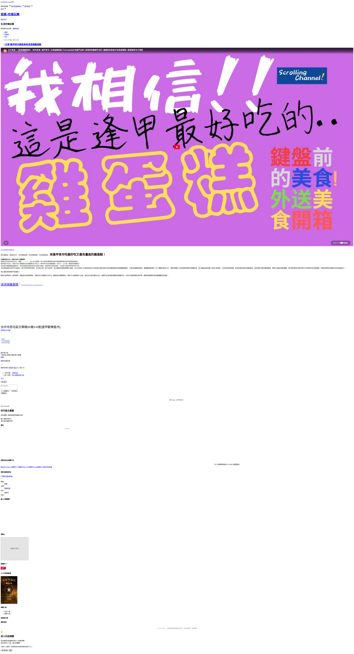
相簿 (5, 32)
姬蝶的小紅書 (41, 467)
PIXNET (163, 628)
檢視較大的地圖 (5, 330)
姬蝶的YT (14, 467)
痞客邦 (11, 368)
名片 (5, 36)
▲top (2, 378)
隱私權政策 (187, 628)
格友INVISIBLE (6, 467)
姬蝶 (2, 357)
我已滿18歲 (4, 650)
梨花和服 (49, 467)
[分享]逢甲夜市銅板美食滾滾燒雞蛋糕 (22, 44)
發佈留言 (3, 393)
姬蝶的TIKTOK (23, 467)
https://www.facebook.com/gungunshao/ (32, 285)
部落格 (6, 34)
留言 (15, 368)
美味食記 (15, 373)
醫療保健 (16, 28)
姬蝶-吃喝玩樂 (10, 14)
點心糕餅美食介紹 (18, 375)
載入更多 (3, 382)
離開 (10, 650)
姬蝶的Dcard (33, 467)
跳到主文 (4, 19)
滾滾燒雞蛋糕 (9, 284)
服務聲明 (194, 628)
